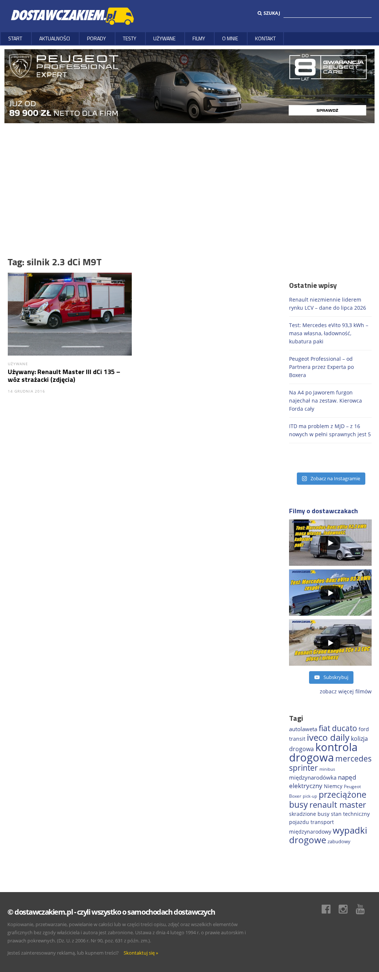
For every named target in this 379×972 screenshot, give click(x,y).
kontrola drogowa (323, 752)
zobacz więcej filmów (346, 691)
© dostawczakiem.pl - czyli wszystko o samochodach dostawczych (111, 912)
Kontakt (265, 38)
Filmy (198, 38)
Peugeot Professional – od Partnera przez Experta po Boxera (321, 367)
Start (15, 38)
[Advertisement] (189, 179)
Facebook (330, 909)
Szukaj (272, 13)
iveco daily (328, 737)
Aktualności (54, 38)
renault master (337, 804)
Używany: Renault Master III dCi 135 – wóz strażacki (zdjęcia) (64, 375)
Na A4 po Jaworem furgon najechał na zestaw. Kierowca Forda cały (325, 400)
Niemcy (333, 786)
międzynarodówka (312, 777)
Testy (129, 38)
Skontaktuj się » (141, 952)
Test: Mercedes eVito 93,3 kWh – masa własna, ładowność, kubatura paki (328, 333)
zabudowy (339, 841)
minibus (327, 769)
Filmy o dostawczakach (323, 511)
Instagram (347, 909)
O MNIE (230, 38)
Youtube (364, 909)
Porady (96, 38)
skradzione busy (309, 813)
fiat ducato (338, 728)
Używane (164, 38)
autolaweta (303, 729)
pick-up (310, 796)
